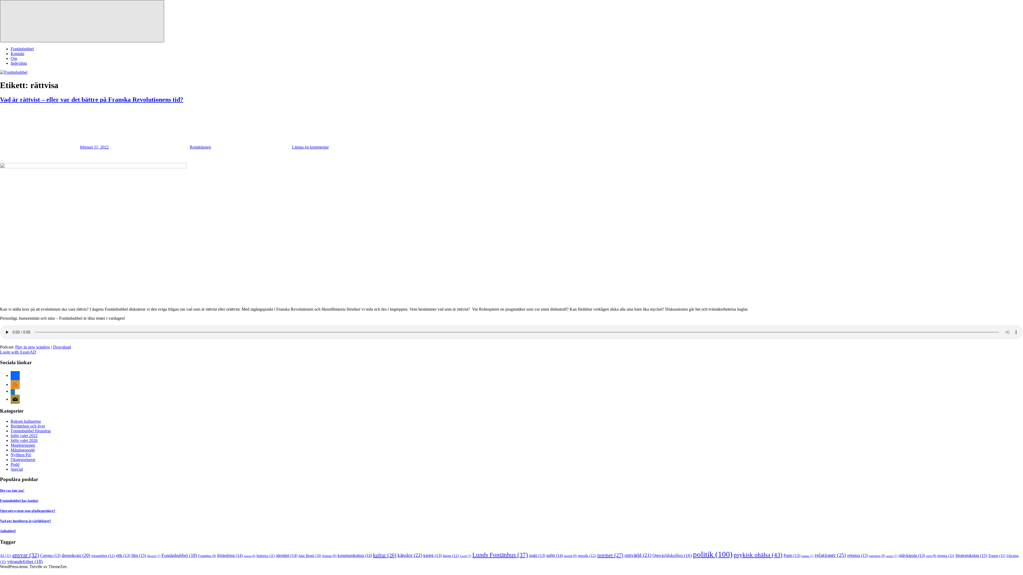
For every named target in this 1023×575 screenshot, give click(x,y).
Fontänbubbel (22, 49)
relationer (830, 555)
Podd (15, 464)
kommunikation (355, 555)
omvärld (637, 555)
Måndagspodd (23, 450)
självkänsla (912, 555)
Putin (792, 555)
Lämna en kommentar (310, 147)
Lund (465, 555)
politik (713, 554)
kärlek (432, 555)
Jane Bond (309, 556)
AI (5, 555)
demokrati (76, 555)
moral (570, 556)
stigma (945, 555)
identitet (286, 555)
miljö (554, 555)
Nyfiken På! (21, 455)
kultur (384, 555)
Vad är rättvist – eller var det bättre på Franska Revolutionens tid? (91, 99)
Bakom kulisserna (26, 421)
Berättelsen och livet (28, 426)
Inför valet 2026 (24, 440)
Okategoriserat (23, 459)
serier (892, 555)
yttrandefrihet (25, 561)
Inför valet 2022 (24, 435)
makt (537, 555)
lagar (451, 555)
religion (857, 555)
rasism (807, 555)
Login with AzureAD (18, 352)
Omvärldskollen (672, 555)
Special (17, 469)
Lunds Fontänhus (500, 555)
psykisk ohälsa (758, 554)
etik (123, 555)
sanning (877, 556)
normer (610, 555)
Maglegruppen (23, 445)
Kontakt (17, 53)
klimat (329, 556)
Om (14, 58)
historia (266, 555)
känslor (409, 555)
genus (249, 556)
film (138, 555)
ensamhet (103, 555)
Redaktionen (200, 147)
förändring (230, 555)
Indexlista (19, 63)
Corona (50, 555)
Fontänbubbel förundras (31, 431)
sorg (931, 556)
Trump (996, 555)
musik (587, 555)
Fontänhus (207, 556)
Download (62, 347)
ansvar (25, 555)
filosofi (153, 555)
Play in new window (32, 347)
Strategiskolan (971, 555)
